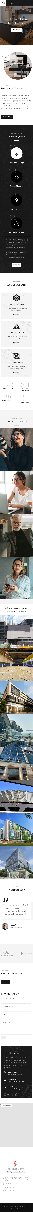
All (6, 608)
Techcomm (23, 1209)
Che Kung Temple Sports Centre (16, 662)
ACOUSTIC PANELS (14, 608)
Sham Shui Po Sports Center (16, 630)
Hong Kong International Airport (16, 727)
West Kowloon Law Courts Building (16, 762)
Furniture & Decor (16, 362)
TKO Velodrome (16, 794)
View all (5, 982)
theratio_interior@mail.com (16, 1082)
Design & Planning (16, 304)
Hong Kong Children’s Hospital (16, 826)
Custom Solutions (16, 332)
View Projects (7, 116)
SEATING (24, 608)
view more (16, 265)
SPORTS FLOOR (11, 611)
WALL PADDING (22, 611)
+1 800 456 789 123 (14, 1089)
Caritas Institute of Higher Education (16, 696)
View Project (16, 30)
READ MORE (16, 314)
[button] (14, 936)
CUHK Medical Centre (16, 860)
